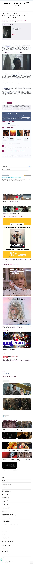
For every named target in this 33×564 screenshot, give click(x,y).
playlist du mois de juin (6, 201)
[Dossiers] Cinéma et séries (7, 429)
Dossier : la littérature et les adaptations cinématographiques (10, 524)
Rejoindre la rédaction (5, 490)
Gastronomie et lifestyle (5, 551)
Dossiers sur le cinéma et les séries (6, 508)
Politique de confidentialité (5, 488)
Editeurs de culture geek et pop (6, 521)
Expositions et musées (5, 548)
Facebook (17, 147)
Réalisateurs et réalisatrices (5, 497)
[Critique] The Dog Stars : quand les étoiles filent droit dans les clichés (16, 396)
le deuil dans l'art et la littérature (14, 21)
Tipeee (21, 359)
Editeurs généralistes (4, 517)
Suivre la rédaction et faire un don (6, 491)
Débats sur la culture (4, 557)
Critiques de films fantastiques (5, 507)
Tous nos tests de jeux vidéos (5, 537)
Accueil (3, 477)
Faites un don (17, 359)
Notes (3, 379)
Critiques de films (12, 20)
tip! (5, 357)
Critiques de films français (5, 500)
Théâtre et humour (4, 531)
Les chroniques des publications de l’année (7, 514)
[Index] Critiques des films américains (9, 450)
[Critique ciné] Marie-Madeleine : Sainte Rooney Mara (11, 177)
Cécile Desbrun (19, 20)
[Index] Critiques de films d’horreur (9, 459)
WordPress (6, 562)
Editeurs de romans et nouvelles (6, 518)
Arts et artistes (4, 547)
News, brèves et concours (5, 481)
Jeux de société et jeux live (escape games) (7, 541)
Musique (3, 528)
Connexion (29, 166)
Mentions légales (4, 487)
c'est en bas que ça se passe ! (14, 125)
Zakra (2, 562)
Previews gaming (4, 538)
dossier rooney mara (6, 21)
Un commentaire (5, 20)
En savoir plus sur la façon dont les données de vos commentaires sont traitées (15, 172)
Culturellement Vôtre (7, 561)
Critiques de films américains (5, 501)
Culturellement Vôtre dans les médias (6, 484)
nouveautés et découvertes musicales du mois (12, 213)
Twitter (21, 147)
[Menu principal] (16, 10)
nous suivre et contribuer (26, 117)
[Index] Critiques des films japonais (23, 450)
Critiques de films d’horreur (5, 504)
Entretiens (3, 480)
